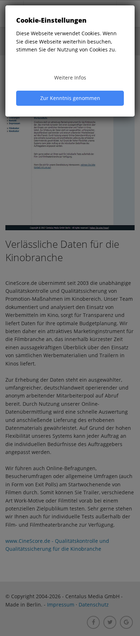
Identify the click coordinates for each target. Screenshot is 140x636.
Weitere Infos (70, 77)
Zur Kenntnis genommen (70, 98)
